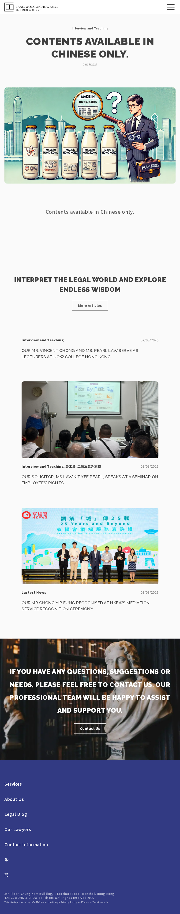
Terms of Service (92, 902)
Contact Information (26, 844)
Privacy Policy (68, 902)
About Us (14, 799)
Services (13, 784)
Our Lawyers (17, 829)
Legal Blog (15, 814)
